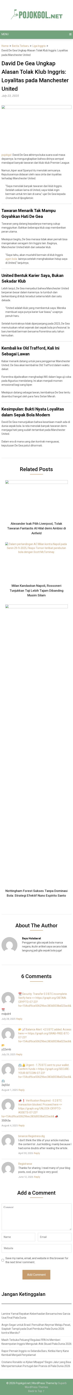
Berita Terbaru (20, 45)
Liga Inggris (39, 45)
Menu (5, 34)
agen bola (11, 258)
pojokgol (6, 154)
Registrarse (25, 1163)
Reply (19, 1018)
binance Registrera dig (31, 1136)
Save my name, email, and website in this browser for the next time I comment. (36, 1260)
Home (5, 45)
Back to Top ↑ (36, 1391)
